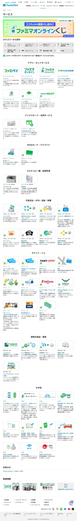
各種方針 (46, 502)
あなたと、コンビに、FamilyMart (10, 4)
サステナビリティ (69, 6)
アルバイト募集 (34, 2)
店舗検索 (50, 2)
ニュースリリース (35, 505)
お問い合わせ (42, 2)
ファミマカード (19, 502)
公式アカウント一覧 (46, 509)
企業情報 (61, 6)
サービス (6, 505)
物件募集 (20, 2)
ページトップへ (72, 516)
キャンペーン (35, 6)
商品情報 (28, 6)
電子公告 (46, 505)
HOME (4, 10)
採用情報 (26, 2)
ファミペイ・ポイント (52, 6)
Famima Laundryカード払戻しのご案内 (13, 471)
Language (59, 2)
